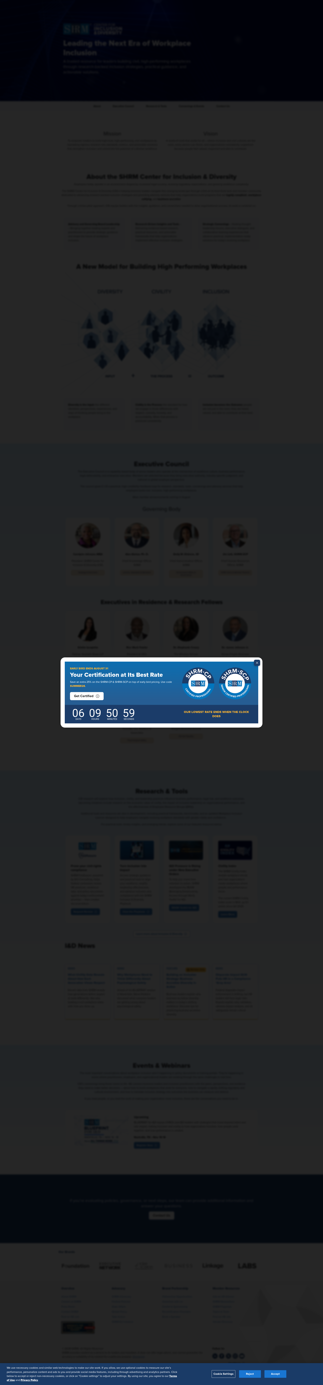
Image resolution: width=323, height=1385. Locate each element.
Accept (275, 1374)
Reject (250, 1374)
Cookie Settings (223, 1374)
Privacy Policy (29, 1380)
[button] (87, 696)
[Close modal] (257, 663)
